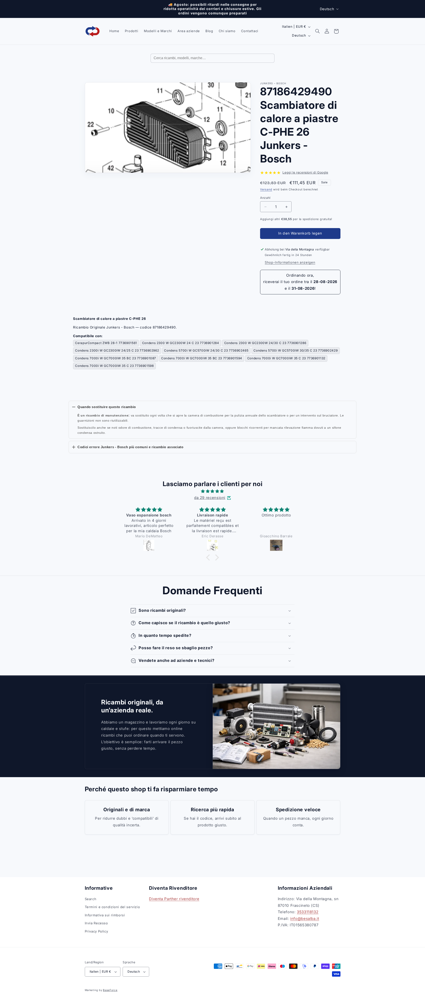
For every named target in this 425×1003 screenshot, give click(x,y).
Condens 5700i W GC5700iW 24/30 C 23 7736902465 (206, 350)
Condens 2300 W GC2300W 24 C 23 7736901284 (180, 343)
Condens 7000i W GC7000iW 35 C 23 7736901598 (114, 366)
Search (91, 899)
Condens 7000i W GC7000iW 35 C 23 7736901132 (286, 358)
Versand (266, 189)
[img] (212, 491)
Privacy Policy (96, 931)
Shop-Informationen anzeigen (290, 262)
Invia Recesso (96, 923)
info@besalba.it (304, 918)
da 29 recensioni (209, 497)
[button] (317, 31)
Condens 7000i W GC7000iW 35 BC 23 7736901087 (115, 358)
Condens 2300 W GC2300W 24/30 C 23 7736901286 (265, 343)
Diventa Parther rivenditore (174, 899)
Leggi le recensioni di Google (305, 172)
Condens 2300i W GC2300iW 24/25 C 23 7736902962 (117, 350)
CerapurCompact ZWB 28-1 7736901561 (106, 343)
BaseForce (110, 990)
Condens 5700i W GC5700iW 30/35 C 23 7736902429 (295, 350)
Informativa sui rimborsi (105, 915)
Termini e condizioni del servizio (112, 907)
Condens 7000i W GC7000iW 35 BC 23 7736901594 (201, 358)
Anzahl (265, 197)
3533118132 (307, 912)
